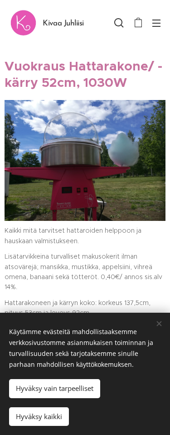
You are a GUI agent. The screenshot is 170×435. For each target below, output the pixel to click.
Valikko (156, 23)
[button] (119, 22)
